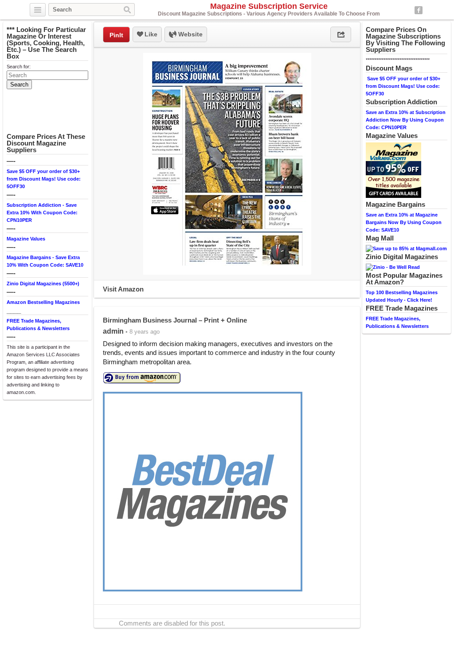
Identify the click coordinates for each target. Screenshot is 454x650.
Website (189, 34)
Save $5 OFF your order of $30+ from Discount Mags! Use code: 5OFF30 (44, 179)
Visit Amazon (123, 289)
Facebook (418, 10)
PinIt (116, 35)
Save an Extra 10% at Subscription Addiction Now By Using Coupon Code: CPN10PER (406, 120)
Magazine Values (26, 238)
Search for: (19, 66)
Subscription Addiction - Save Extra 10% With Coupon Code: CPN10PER (42, 212)
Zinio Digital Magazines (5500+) (43, 283)
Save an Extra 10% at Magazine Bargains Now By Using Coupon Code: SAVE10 (404, 222)
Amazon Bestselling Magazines (43, 302)
